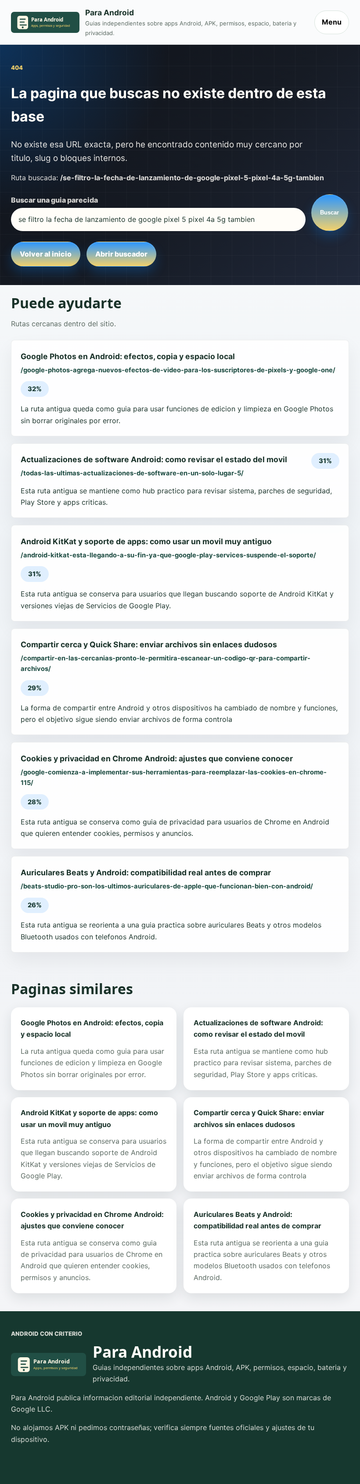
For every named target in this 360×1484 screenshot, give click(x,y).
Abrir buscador (121, 254)
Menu (332, 22)
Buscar (329, 212)
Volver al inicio (46, 254)
